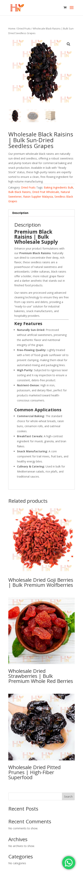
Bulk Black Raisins (19, 192)
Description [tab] (20, 213)
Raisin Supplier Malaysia (38, 196)
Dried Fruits (24, 28)
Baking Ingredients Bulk (58, 187)
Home (11, 28)
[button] (68, 44)
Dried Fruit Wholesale (45, 192)
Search (68, 796)
